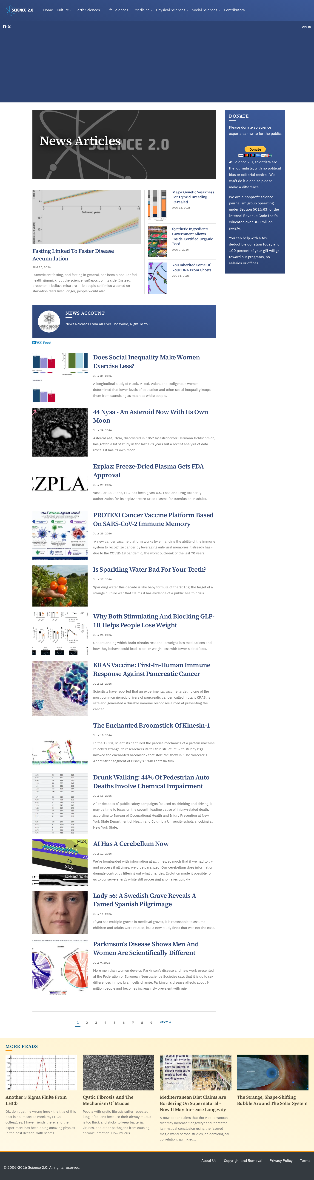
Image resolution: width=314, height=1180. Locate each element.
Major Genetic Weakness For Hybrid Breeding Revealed (193, 196)
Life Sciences (117, 10)
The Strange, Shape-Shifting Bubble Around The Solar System (272, 1100)
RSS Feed (43, 342)
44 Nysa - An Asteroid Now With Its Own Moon (150, 416)
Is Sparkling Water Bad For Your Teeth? (149, 569)
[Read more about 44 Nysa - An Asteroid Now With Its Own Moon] (60, 432)
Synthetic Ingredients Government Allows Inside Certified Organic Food (192, 236)
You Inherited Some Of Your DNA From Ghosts (191, 267)
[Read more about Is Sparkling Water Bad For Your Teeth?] (60, 586)
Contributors (234, 10)
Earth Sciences (87, 10)
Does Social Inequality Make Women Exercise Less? (146, 361)
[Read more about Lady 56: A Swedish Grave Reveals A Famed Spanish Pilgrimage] (60, 912)
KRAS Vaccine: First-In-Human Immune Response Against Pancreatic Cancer (151, 669)
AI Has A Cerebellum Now (131, 843)
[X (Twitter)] (9, 26)
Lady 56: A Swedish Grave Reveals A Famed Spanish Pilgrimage (144, 900)
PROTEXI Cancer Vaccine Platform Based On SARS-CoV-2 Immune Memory (153, 519)
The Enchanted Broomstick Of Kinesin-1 (151, 725)
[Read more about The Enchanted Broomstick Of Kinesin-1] (60, 744)
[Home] (22, 10)
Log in (306, 26)
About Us (209, 1160)
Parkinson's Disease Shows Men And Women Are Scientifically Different (146, 948)
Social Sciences (204, 10)
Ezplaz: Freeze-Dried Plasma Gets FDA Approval (148, 470)
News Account (85, 313)
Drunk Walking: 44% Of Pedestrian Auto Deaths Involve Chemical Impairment (151, 781)
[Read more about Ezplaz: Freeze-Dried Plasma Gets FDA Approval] (60, 483)
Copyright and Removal (243, 1160)
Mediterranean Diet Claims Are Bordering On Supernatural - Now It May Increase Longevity (193, 1103)
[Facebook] (5, 26)
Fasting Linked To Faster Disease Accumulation (73, 254)
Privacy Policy (281, 1160)
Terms (305, 1160)
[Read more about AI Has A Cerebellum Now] (60, 862)
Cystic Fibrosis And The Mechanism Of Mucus (108, 1100)
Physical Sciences (171, 10)
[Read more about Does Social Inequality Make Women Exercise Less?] (60, 377)
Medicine (142, 10)
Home (48, 10)
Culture (63, 10)
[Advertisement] (157, 65)
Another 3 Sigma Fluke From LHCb (36, 1100)
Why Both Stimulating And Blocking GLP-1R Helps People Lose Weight (153, 620)
